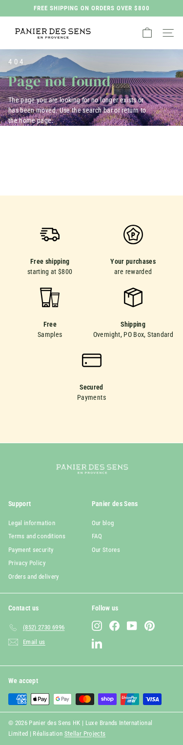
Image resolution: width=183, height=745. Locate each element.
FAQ (97, 536)
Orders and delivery (33, 576)
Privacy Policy (26, 563)
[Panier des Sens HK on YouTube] (132, 626)
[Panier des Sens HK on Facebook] (114, 626)
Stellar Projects (85, 733)
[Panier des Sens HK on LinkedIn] (97, 643)
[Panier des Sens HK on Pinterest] (149, 626)
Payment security (31, 549)
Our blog (103, 523)
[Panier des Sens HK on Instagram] (97, 626)
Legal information (31, 523)
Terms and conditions (36, 536)
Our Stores (106, 549)
